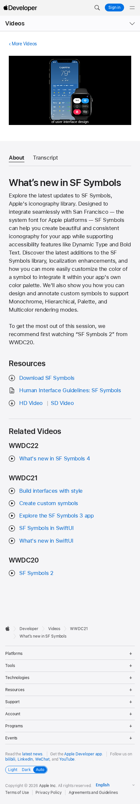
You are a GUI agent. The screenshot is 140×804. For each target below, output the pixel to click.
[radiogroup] (26, 770)
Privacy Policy (48, 792)
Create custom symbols (48, 503)
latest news (32, 754)
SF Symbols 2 (36, 573)
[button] (97, 8)
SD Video (62, 403)
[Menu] (132, 8)
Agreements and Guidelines (93, 792)
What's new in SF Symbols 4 (54, 458)
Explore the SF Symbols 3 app (56, 515)
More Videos (24, 43)
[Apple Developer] (20, 8)
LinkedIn (25, 759)
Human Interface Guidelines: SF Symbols (70, 390)
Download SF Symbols (47, 378)
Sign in (114, 7)
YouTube (67, 759)
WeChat (42, 759)
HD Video (31, 403)
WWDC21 (79, 628)
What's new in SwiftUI (46, 540)
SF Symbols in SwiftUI (46, 528)
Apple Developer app (83, 754)
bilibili (10, 759)
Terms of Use (17, 792)
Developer (29, 628)
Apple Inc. (48, 785)
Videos (14, 23)
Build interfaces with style (51, 490)
